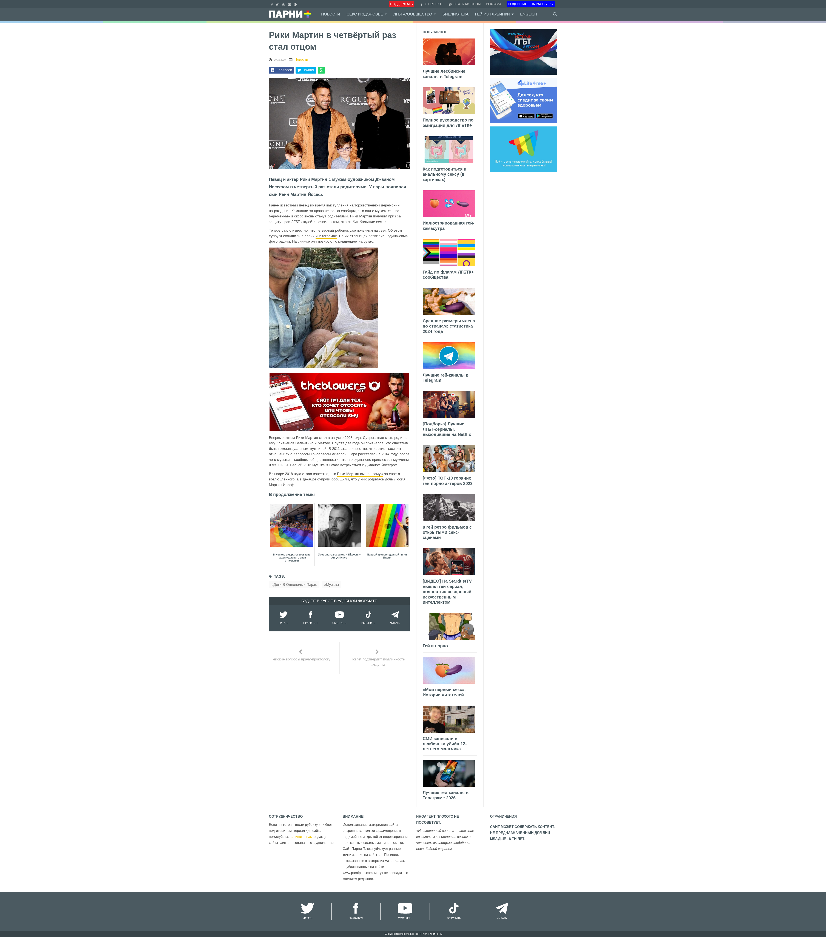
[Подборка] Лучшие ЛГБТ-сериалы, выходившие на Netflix (447, 429)
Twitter (309, 70)
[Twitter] (278, 4)
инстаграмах (326, 236)
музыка (332, 585)
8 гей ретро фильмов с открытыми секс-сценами (447, 532)
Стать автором (467, 4)
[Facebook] (272, 4)
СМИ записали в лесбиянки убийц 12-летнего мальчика (445, 743)
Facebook (284, 70)
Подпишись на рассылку (531, 4)
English (528, 14)
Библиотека (455, 14)
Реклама (493, 4)
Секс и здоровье (365, 14)
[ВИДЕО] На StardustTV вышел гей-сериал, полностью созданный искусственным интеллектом (447, 592)
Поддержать (401, 4)
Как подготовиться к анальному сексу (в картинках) (444, 174)
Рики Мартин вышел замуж (360, 474)
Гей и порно (435, 645)
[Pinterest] (296, 4)
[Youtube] (284, 4)
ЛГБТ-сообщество (412, 14)
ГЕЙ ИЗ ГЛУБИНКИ (492, 14)
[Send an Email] (290, 4)
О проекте (434, 4)
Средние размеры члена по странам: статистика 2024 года (449, 326)
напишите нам (301, 837)
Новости (330, 14)
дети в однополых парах (295, 585)
